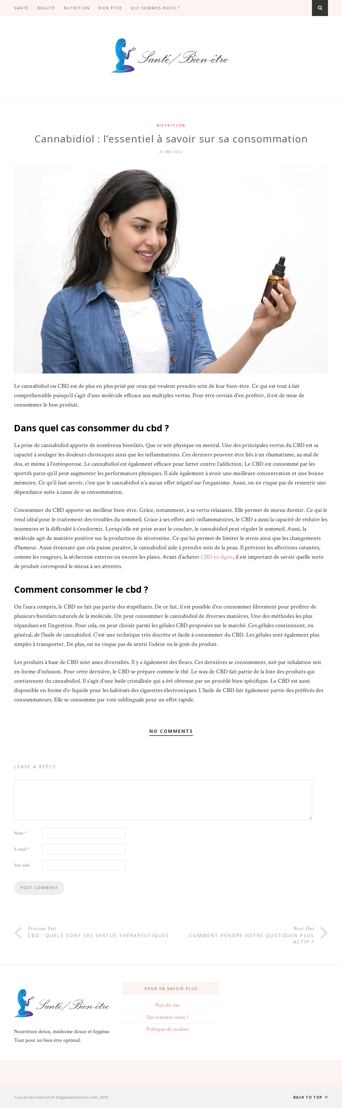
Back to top (308, 1097)
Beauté (46, 7)
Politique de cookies (167, 1029)
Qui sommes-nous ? (155, 7)
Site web (22, 865)
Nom (20, 833)
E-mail (21, 849)
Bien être (110, 7)
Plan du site (167, 1005)
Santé (21, 7)
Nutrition (77, 7)
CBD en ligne (217, 557)
